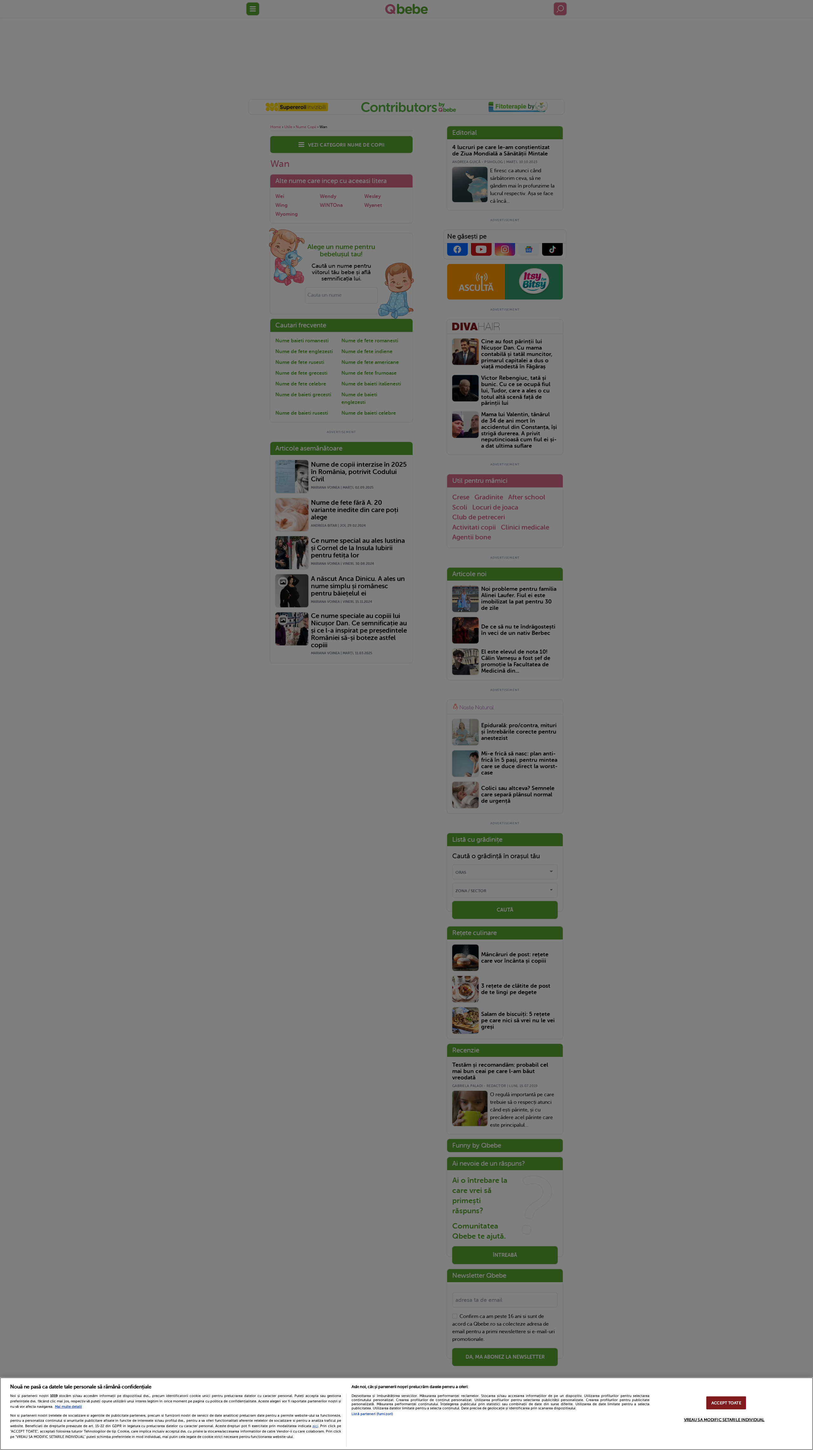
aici (315, 1426)
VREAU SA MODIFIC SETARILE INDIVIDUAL (724, 1419)
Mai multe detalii (68, 1407)
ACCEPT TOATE (726, 1403)
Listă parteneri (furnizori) (372, 1414)
